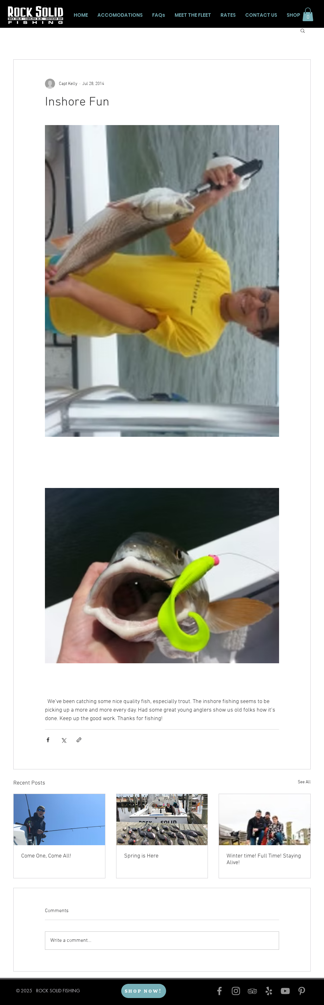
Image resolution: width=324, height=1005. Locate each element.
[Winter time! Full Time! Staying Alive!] (264, 819)
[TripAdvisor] (252, 990)
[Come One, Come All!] (59, 819)
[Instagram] (235, 990)
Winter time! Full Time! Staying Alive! (264, 859)
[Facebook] (219, 990)
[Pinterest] (301, 990)
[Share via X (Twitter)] (63, 740)
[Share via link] (79, 740)
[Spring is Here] (162, 819)
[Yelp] (268, 990)
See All (304, 782)
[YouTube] (285, 990)
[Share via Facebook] (48, 740)
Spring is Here (141, 856)
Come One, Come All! (46, 856)
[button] (308, 14)
